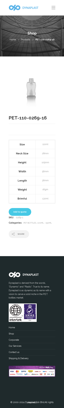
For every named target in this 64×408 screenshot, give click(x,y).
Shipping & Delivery (19, 358)
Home (13, 39)
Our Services (15, 346)
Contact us (14, 352)
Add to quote (20, 212)
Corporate (14, 340)
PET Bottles (29, 223)
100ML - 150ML (44, 223)
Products (25, 39)
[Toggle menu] (53, 7)
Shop (11, 333)
